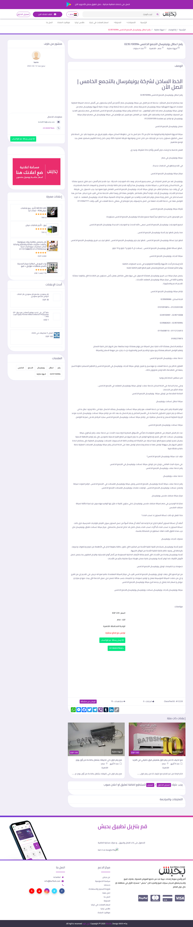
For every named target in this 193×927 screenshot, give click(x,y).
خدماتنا (107, 885)
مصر (71, 14)
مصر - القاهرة (155, 48)
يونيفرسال (41, 367)
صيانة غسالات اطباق (93, 527)
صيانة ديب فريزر (166, 275)
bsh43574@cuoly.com (46, 121)
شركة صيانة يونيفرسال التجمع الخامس (166, 209)
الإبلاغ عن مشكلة (88, 701)
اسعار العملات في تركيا (98, 22)
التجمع (30, 367)
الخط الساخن (158, 385)
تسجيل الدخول (23, 14)
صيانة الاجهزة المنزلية (174, 134)
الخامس (21, 367)
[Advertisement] (127, 673)
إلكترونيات (172, 29)
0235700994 (55, 374)
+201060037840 (116, 648)
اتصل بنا (49, 22)
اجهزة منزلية (159, 29)
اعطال (51, 367)
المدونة (118, 22)
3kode (109, 923)
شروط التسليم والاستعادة (99, 889)
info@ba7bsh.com (52, 881)
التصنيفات (131, 22)
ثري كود (86, 923)
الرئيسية (143, 22)
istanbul (56, 877)
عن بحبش (106, 877)
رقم (59, 367)
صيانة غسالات (141, 464)
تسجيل (150, 785)
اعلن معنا (106, 893)
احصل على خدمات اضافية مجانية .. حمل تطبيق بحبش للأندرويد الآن (102, 4)
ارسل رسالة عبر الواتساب (111, 640)
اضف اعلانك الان (45, 14)
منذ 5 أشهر (175, 763)
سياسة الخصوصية (102, 881)
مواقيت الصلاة (63, 22)
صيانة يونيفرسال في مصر (172, 158)
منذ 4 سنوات (138, 48)
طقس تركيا (79, 22)
